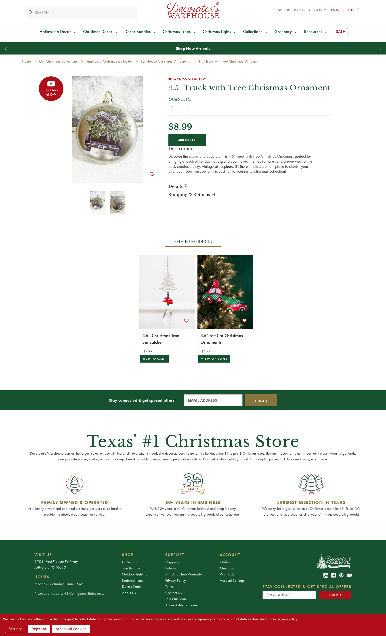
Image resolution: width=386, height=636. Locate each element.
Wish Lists (227, 574)
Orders (225, 561)
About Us (129, 592)
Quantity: (180, 99)
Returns (170, 568)
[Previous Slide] (5, 49)
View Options (214, 359)
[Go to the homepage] (193, 10)
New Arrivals (198, 48)
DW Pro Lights (342, 10)
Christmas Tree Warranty (183, 574)
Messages (227, 568)
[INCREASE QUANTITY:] (188, 106)
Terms (169, 586)
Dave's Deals (131, 586)
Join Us (300, 10)
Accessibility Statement (182, 604)
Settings (16, 628)
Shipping (172, 561)
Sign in (284, 10)
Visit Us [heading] (43, 554)
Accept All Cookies (71, 628)
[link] (325, 575)
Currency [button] (318, 10)
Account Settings (232, 580)
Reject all (39, 628)
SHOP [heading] (128, 554)
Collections (130, 561)
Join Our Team (176, 598)
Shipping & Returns (189, 194)
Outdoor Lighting (134, 574)
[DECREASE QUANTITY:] (172, 106)
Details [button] (176, 186)
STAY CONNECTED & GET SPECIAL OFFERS (307, 586)
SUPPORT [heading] (174, 554)
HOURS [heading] (41, 576)
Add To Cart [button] (154, 359)
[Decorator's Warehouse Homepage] (333, 561)
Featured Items (132, 580)
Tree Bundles (131, 568)
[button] (359, 10)
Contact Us (173, 592)
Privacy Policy (175, 580)
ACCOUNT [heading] (230, 554)
